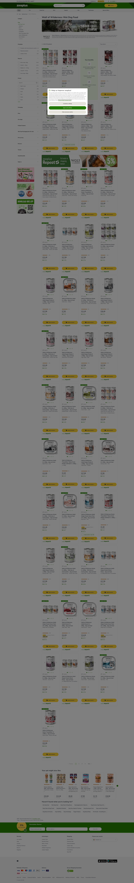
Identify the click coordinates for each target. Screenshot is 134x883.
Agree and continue (67, 107)
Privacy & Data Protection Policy (64, 100)
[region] (67, 101)
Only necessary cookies (67, 112)
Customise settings (67, 103)
